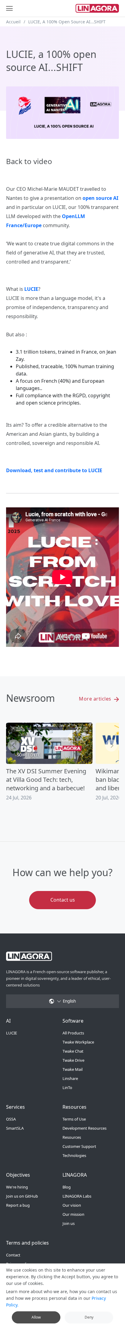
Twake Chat (72, 1051)
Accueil (13, 22)
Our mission (73, 1214)
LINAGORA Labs (76, 1196)
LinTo (67, 1087)
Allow (36, 1317)
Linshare (70, 1078)
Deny (89, 1317)
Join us (68, 1223)
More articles (96, 698)
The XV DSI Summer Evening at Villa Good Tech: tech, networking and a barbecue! (46, 779)
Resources (71, 1137)
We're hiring (17, 1187)
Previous (14, 745)
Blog (66, 1187)
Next (111, 745)
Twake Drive (73, 1060)
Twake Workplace (78, 1042)
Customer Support (79, 1146)
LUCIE (11, 1033)
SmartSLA (15, 1128)
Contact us (62, 899)
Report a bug (18, 1205)
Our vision (71, 1205)
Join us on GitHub (22, 1196)
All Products (73, 1033)
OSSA (11, 1119)
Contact (13, 1255)
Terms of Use (74, 1119)
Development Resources (84, 1128)
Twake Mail (72, 1069)
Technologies (74, 1155)
